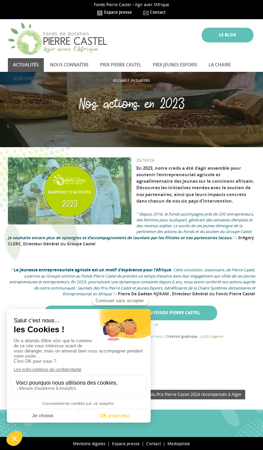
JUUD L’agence (212, 336)
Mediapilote (178, 443)
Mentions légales (89, 443)
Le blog (227, 35)
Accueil (120, 80)
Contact (157, 12)
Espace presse (117, 12)
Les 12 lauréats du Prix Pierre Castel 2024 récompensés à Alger (181, 394)
